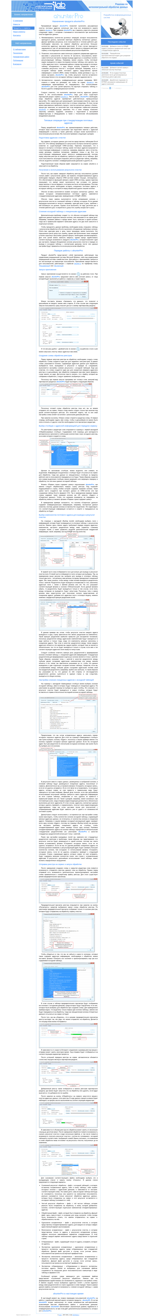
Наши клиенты (19, 32)
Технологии (18, 53)
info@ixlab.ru (76, 1314)
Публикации (18, 60)
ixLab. (60, 1314)
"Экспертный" (59, 266)
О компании (18, 21)
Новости (16, 24)
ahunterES (42, 109)
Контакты (17, 35)
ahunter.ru (48, 30)
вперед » (118, 88)
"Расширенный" (44, 266)
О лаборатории (19, 49)
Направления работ (21, 57)
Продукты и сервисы (21, 28)
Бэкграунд (17, 64)
